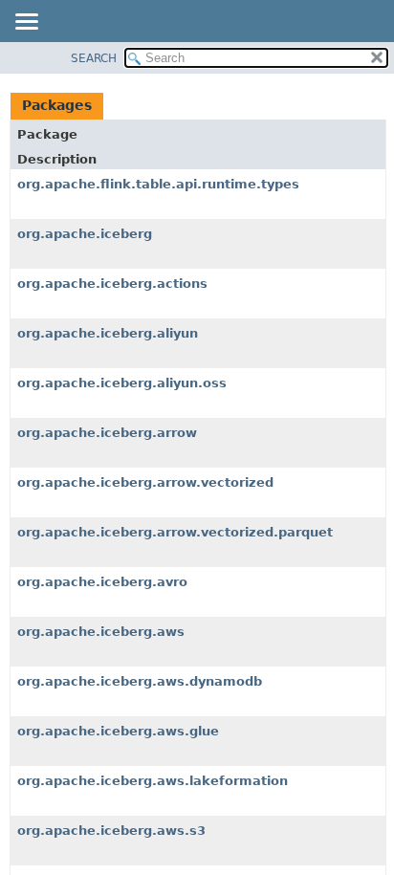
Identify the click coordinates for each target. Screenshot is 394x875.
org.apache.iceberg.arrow (107, 433)
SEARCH (94, 58)
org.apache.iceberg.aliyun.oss (122, 383)
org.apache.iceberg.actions (112, 283)
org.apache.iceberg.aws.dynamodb (139, 681)
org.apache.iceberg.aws (101, 631)
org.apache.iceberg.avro (102, 582)
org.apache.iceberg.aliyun (107, 333)
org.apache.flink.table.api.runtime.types (158, 184)
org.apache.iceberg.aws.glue (118, 731)
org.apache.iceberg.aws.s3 (111, 830)
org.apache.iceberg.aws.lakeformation (152, 781)
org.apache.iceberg (84, 234)
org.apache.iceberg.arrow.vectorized (145, 482)
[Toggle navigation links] (26, 23)
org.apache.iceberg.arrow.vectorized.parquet (175, 532)
